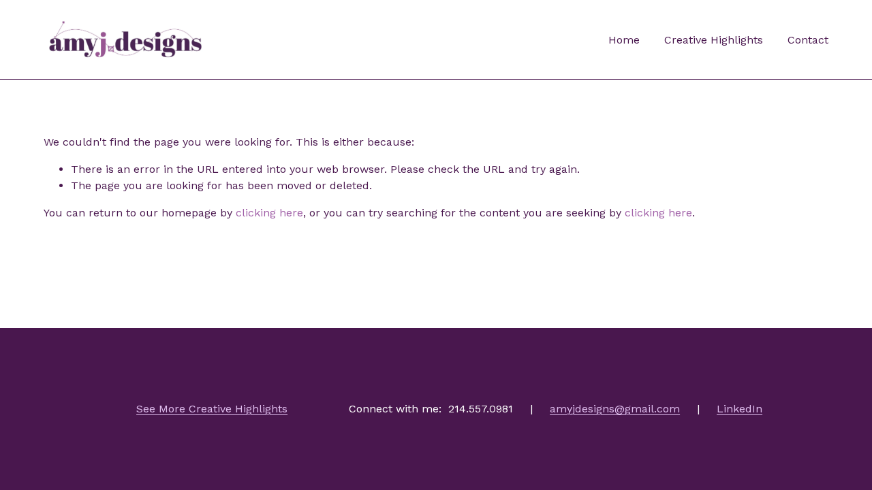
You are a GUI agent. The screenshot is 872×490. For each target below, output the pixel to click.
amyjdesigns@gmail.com (615, 408)
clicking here (269, 212)
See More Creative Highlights (211, 408)
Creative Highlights (713, 39)
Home (624, 39)
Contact (808, 39)
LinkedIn (739, 408)
